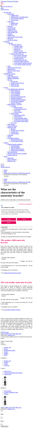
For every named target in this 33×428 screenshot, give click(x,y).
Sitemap (6, 394)
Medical (6, 353)
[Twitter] (5, 380)
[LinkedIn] (5, 385)
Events (6, 352)
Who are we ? (8, 371)
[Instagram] (5, 382)
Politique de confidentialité (25, 204)
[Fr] (4, 1)
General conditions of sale (11, 392)
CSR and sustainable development (13, 372)
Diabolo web (11, 335)
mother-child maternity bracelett (12, 273)
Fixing (6, 349)
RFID (5, 355)
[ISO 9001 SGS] (16, 333)
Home (5, 170)
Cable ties (6, 365)
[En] (15, 1)
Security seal (7, 347)
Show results (4, 426)
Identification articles (9, 350)
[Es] (10, 1)
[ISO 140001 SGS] (6, 333)
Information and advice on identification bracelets (17, 173)
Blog (5, 171)
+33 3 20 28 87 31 (7, 6)
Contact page (7, 374)
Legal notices (7, 391)
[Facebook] (5, 378)
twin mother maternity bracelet (12, 309)
